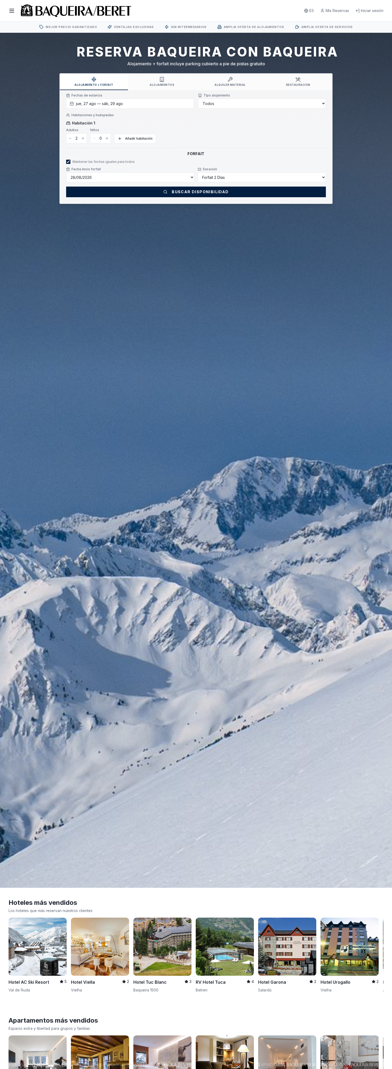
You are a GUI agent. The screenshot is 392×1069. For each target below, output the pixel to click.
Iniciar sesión (372, 10)
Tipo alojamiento (216, 95)
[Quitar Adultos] (70, 138)
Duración (210, 169)
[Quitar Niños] (94, 138)
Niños (94, 130)
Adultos (72, 130)
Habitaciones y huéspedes (92, 115)
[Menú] (12, 10)
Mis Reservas (337, 10)
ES (311, 10)
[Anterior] (16, 948)
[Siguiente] (376, 948)
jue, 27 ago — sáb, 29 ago (99, 103)
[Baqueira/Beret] (76, 10)
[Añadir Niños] (107, 138)
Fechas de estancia (86, 95)
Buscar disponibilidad (200, 191)
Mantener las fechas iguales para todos (104, 162)
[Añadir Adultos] (83, 138)
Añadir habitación (139, 138)
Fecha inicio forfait (86, 169)
